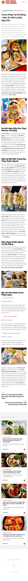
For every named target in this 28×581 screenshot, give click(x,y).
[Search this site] (23, 2)
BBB (14, 565)
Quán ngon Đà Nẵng (8, 10)
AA (14, 563)
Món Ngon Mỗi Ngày (19, 10)
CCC (14, 567)
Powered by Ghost (14, 572)
